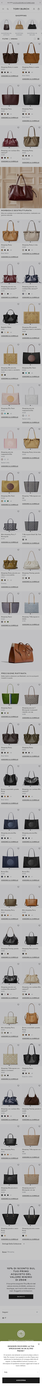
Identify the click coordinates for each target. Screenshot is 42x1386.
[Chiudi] (38, 1344)
